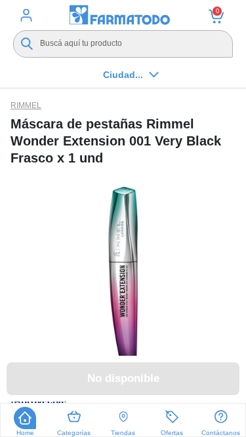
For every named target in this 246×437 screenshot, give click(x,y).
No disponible (123, 378)
